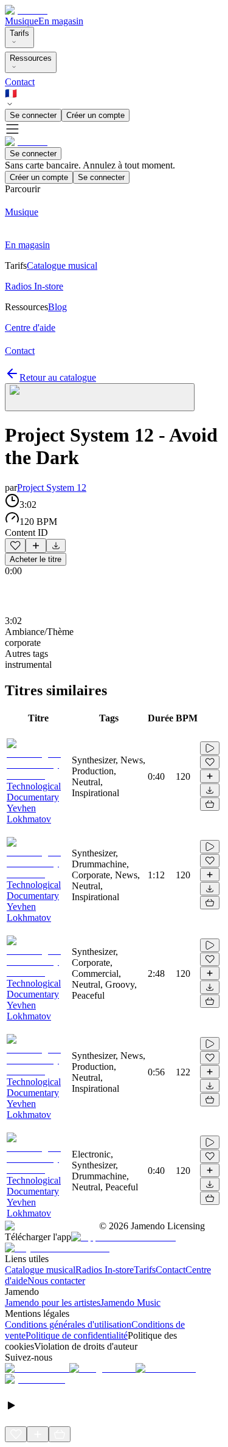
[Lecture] (209, 748)
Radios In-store (104, 1270)
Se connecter (33, 115)
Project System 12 (51, 487)
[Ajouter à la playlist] (36, 545)
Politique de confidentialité (77, 1335)
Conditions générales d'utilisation (68, 1324)
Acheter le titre (35, 559)
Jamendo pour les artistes (52, 1302)
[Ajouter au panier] (209, 804)
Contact (20, 82)
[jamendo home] (26, 10)
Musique (21, 21)
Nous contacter (56, 1280)
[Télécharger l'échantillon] (56, 545)
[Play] (100, 397)
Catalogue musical (40, 1270)
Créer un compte (95, 115)
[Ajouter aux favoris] (15, 545)
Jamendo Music (130, 1302)
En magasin (60, 21)
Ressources (31, 58)
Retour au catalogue (57, 377)
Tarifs (19, 33)
